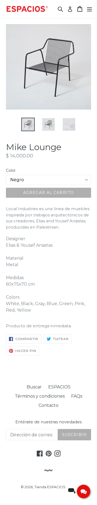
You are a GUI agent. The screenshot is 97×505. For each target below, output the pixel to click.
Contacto (48, 405)
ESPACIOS (59, 387)
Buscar (34, 387)
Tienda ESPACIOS (49, 487)
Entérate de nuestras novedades (48, 422)
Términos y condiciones (40, 396)
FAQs (76, 396)
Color (11, 170)
